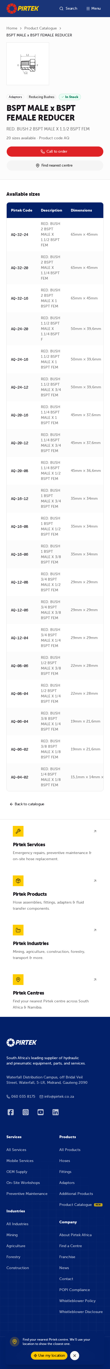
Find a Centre (70, 1246)
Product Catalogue (40, 28)
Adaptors (66, 1183)
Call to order (56, 151)
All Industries (17, 1224)
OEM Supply (16, 1172)
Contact (66, 1279)
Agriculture (15, 1246)
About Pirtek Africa (75, 1235)
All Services (16, 1150)
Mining (12, 1235)
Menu (96, 8)
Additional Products (76, 1194)
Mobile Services (19, 1161)
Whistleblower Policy (77, 1301)
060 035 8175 (23, 1097)
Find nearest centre (56, 165)
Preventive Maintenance (27, 1194)
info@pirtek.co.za (59, 1097)
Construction (17, 1268)
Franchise (67, 1257)
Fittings (65, 1172)
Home (11, 28)
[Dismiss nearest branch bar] (75, 1355)
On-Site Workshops (23, 1183)
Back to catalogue (29, 804)
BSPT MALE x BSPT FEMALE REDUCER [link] (39, 35)
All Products (69, 1150)
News (64, 1268)
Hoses (64, 1161)
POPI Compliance (74, 1290)
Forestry (13, 1257)
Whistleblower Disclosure (81, 1312)
